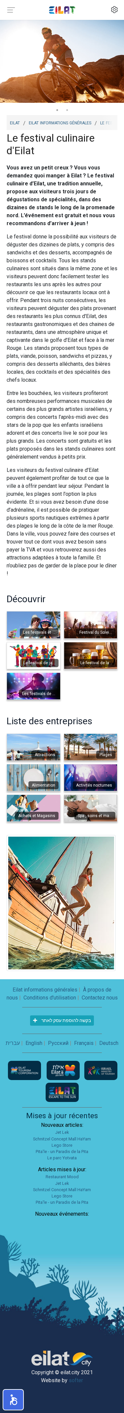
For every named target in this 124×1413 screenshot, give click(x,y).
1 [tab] (57, 110)
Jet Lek (62, 1132)
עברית (13, 1043)
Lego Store (62, 1145)
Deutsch (108, 1043)
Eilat (15, 122)
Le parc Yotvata (62, 1157)
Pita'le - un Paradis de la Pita (62, 1151)
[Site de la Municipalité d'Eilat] (64, 1070)
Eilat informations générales (60, 122)
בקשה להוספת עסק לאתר (65, 1020)
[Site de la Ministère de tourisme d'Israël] (101, 1070)
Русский (58, 1043)
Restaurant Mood (62, 1176)
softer (76, 1380)
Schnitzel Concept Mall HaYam (62, 1138)
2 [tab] (67, 110)
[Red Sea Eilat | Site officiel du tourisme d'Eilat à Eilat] (62, 10)
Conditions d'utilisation (49, 998)
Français (84, 1043)
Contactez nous (100, 998)
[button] (13, 1400)
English (33, 1043)
